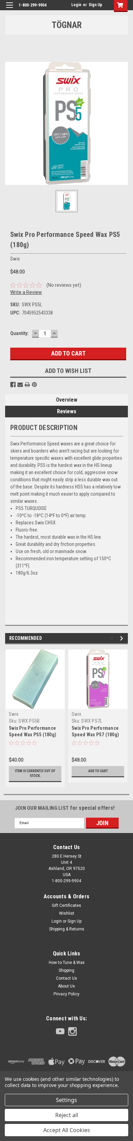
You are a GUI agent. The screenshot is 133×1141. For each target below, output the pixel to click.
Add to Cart (98, 771)
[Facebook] (13, 384)
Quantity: (19, 333)
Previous (113, 638)
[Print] (27, 384)
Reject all (66, 1115)
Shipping (66, 970)
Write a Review (26, 292)
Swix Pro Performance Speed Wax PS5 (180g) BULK (32, 734)
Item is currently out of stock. (35, 773)
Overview (66, 400)
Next (122, 638)
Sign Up (95, 4)
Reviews (66, 411)
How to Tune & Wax (67, 962)
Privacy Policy (66, 994)
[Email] (20, 384)
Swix (13, 714)
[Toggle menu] (9, 9)
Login (76, 4)
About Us (66, 986)
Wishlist (66, 913)
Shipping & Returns (66, 929)
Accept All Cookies (66, 1130)
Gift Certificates (66, 905)
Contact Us (66, 978)
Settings (66, 1100)
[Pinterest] (34, 384)
